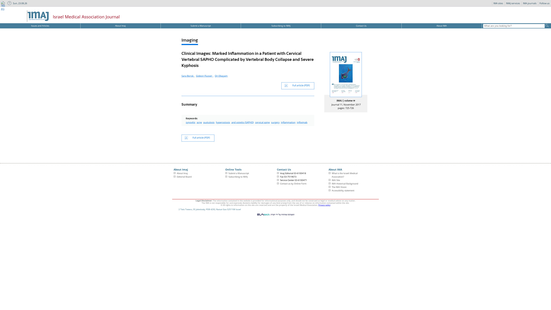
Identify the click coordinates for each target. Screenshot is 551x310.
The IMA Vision (339, 186)
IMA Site (336, 180)
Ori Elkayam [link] (221, 75)
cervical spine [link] (262, 122)
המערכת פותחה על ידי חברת (282, 214)
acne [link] (199, 122)
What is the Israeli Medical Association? (345, 174)
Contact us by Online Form (293, 183)
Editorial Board (184, 176)
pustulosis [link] (209, 122)
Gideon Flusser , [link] (204, 75)
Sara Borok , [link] (188, 75)
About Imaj (182, 173)
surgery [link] (275, 122)
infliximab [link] (302, 122)
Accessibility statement (343, 190)
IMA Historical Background (345, 183)
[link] (345, 82)
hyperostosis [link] (223, 122)
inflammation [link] (288, 122)
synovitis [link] (190, 122)
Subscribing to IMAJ (238, 176)
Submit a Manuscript (238, 173)
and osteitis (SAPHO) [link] (242, 122)
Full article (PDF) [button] (301, 85)
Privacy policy (324, 205)
